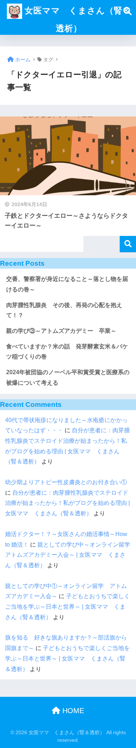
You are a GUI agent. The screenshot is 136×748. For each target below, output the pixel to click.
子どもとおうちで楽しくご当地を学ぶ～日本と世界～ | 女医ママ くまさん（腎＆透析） (67, 606)
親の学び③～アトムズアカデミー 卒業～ (61, 331)
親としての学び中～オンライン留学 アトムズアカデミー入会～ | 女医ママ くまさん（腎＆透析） (70, 554)
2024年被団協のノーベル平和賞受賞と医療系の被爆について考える (67, 377)
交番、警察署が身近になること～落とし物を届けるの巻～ (67, 284)
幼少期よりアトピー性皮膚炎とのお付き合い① (66, 482)
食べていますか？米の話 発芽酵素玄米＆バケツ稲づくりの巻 (67, 351)
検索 (128, 244)
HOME (72, 711)
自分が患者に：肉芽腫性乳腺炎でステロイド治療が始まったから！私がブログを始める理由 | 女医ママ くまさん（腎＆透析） (67, 503)
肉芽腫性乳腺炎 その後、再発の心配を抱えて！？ (64, 310)
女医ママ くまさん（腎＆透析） (76, 19)
